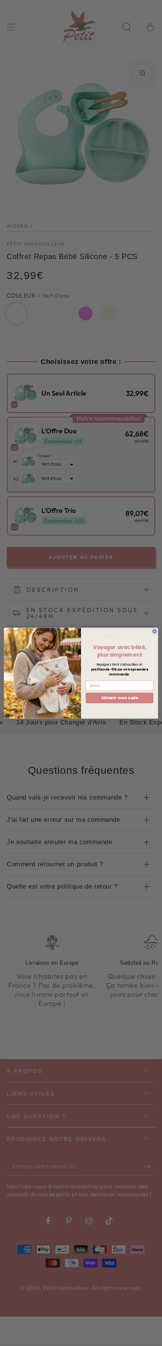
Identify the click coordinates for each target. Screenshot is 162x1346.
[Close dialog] (154, 631)
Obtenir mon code (119, 697)
